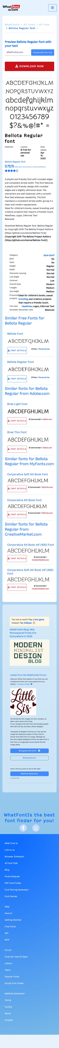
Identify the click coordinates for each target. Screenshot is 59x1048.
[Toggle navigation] (52, 7)
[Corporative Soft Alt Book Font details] (28, 480)
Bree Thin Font (17, 432)
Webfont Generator (29, 774)
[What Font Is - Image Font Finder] (11, 8)
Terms (8, 1000)
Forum (8, 950)
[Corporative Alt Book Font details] (28, 506)
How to (8, 913)
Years (7, 970)
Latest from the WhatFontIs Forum (28, 675)
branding (23, 299)
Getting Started (13, 920)
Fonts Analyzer (12, 876)
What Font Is (11, 843)
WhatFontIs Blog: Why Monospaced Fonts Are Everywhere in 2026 (23, 633)
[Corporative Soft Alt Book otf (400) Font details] (28, 579)
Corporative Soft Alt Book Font (27, 474)
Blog (7, 870)
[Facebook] (23, 828)
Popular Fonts (12, 977)
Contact (9, 1020)
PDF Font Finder (13, 883)
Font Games (11, 896)
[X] (35, 828)
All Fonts (29, 25)
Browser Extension (14, 856)
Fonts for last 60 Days (16, 957)
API (6, 933)
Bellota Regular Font (20, 362)
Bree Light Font (17, 404)
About (8, 1013)
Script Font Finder (14, 983)
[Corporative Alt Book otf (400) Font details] (28, 550)
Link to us (10, 850)
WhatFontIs (12, 25)
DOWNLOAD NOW (31, 66)
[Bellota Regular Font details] (28, 369)
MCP (7, 940)
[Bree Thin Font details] (28, 439)
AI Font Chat (11, 863)
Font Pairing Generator (17, 890)
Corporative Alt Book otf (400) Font (30, 544)
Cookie (8, 1007)
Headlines (27, 306)
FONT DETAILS (18, 351)
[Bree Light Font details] (28, 411)
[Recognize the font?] (29, 701)
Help (7, 907)
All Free (44, 25)
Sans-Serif (49, 255)
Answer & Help (23, 684)
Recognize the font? (28, 751)
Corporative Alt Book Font (24, 500)
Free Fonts (10, 926)
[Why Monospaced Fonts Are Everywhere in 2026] (29, 652)
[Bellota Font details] (28, 341)
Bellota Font (15, 333)
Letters (8, 963)
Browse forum (29, 758)
